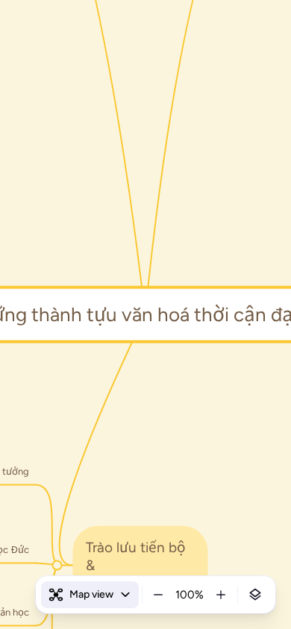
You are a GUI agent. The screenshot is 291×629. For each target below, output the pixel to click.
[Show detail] (255, 594)
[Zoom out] (158, 594)
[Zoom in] (220, 594)
